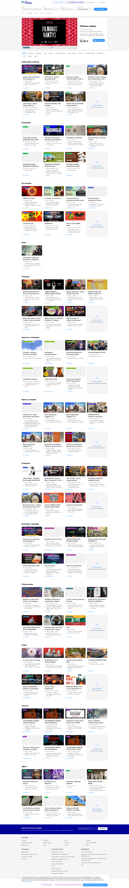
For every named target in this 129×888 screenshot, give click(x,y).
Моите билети (59, 2)
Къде (61, 6)
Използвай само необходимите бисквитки (68, 884)
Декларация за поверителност (30, 854)
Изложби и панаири (91, 842)
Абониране (103, 828)
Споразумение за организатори (59, 854)
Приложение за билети (57, 873)
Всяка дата (49, 9)
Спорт (44, 845)
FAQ (82, 865)
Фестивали (46, 840)
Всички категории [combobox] (82, 9)
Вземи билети (99, 40)
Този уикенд (29, 13)
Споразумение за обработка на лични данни (63, 856)
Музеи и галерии (47, 842)
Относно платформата (87, 852)
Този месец (48, 13)
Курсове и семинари (27, 842)
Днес (36, 13)
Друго (87, 845)
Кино (65, 840)
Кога (45, 6)
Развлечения (25, 845)
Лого (52, 866)
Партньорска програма (57, 863)
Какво (23, 6)
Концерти (67, 842)
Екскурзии (24, 840)
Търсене (101, 9)
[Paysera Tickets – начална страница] (27, 2)
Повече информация (27, 881)
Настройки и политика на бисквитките (91, 862)
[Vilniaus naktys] (49, 32)
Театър (66, 845)
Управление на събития (75, 2)
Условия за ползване (27, 856)
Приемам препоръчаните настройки (95, 884)
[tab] (43, 47)
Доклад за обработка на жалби (59, 871)
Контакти (24, 859)
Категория (79, 6)
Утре (42, 13)
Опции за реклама (56, 868)
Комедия (88, 840)
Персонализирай (47, 885)
